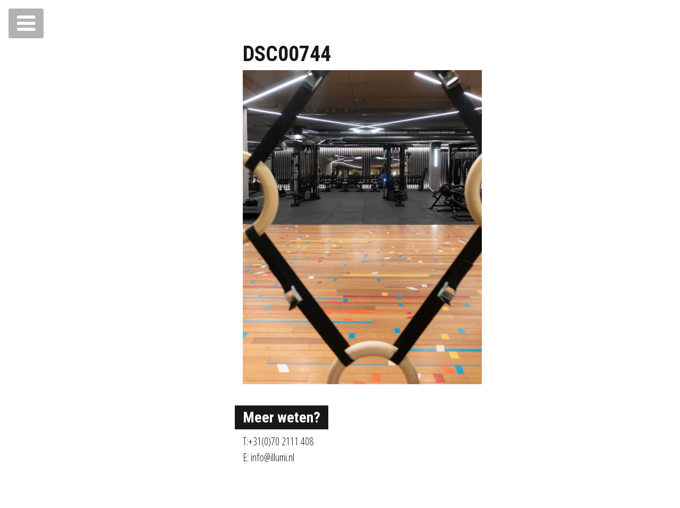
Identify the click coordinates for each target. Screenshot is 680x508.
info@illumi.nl (272, 457)
